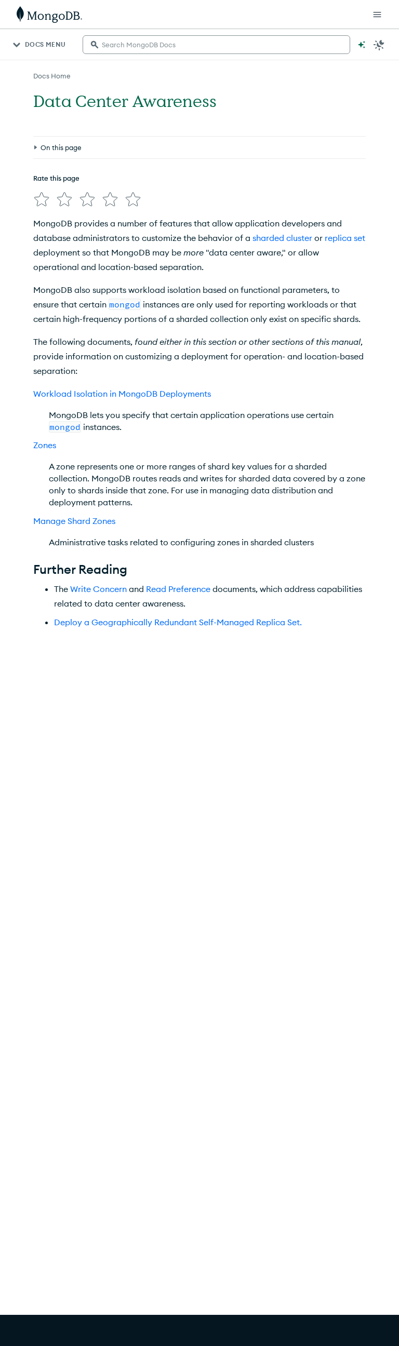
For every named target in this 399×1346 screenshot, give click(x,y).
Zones (44, 445)
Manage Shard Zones (74, 521)
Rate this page (56, 178)
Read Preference (178, 589)
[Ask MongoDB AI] (361, 44)
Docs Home (52, 76)
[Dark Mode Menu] (379, 44)
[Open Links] (377, 14)
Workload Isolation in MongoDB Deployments (122, 393)
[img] (41, 199)
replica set (345, 238)
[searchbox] (216, 44)
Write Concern (98, 589)
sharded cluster (282, 238)
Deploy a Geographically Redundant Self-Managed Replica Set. (178, 622)
